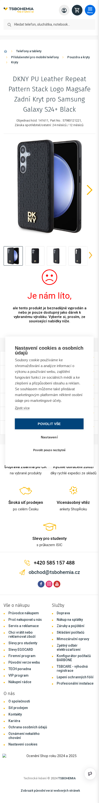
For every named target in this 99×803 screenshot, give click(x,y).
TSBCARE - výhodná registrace (72, 669)
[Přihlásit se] (64, 10)
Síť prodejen (18, 708)
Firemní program (22, 656)
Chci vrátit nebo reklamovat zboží (22, 634)
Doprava (63, 613)
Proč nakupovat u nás (25, 620)
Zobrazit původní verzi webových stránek (50, 790)
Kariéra (14, 721)
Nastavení (48, 437)
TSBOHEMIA (67, 778)
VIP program (18, 675)
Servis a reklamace (23, 626)
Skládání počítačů (70, 632)
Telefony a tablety (28, 51)
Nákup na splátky (70, 620)
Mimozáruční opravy (73, 639)
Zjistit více (21, 408)
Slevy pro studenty (22, 643)
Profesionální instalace (75, 683)
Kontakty (15, 714)
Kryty (14, 62)
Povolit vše (48, 424)
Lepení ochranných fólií (75, 677)
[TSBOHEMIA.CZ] (19, 10)
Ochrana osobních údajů (27, 727)
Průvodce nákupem (23, 613)
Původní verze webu (24, 662)
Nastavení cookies (22, 744)
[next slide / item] (90, 256)
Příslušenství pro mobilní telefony (35, 57)
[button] (13, 256)
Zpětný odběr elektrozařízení (68, 647)
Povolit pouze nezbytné (48, 450)
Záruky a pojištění (70, 626)
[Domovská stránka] (5, 52)
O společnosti (19, 701)
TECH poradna (19, 669)
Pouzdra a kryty (78, 57)
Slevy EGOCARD (20, 649)
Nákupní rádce (19, 682)
